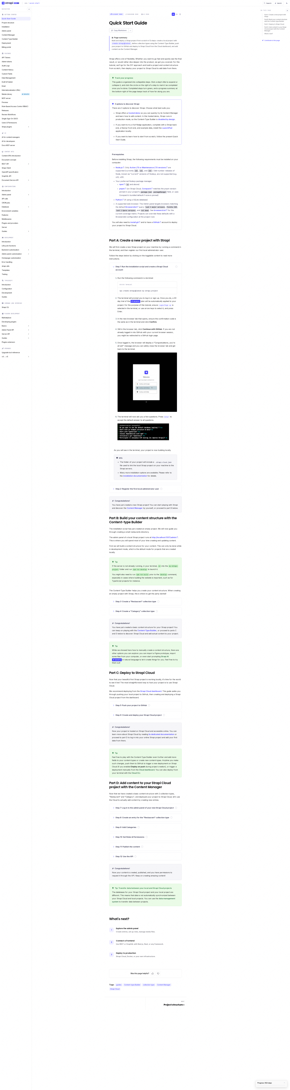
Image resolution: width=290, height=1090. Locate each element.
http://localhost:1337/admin (164, 537)
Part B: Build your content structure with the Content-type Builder (275, 20)
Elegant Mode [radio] (117, 14)
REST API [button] (5, 164)
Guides (4, 231)
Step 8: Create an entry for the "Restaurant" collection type (142, 817)
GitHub (156, 222)
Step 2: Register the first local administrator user (137, 489)
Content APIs (9, 152)
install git (134, 222)
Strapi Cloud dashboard (150, 691)
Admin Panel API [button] (8, 330)
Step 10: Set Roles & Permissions (130, 837)
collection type (148, 985)
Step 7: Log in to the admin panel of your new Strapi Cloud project (145, 808)
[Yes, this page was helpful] (152, 973)
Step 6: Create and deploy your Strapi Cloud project (139, 715)
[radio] (173, 14)
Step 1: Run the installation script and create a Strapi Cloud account (142, 268)
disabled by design (166, 119)
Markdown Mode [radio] (133, 14)
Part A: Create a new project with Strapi (275, 15)
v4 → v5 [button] (5, 357)
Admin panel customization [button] (12, 254)
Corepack (146, 189)
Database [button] (5, 207)
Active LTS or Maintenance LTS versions (148, 167)
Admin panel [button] (6, 195)
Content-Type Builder (147, 630)
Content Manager (135, 508)
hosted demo (134, 113)
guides (118, 985)
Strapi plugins (7, 127)
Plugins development (12, 314)
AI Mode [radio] (146, 14)
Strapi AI (165, 656)
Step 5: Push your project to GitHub (131, 705)
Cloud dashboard (147, 770)
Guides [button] (4, 338)
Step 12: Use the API (124, 856)
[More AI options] (130, 30)
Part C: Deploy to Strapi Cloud (274, 24)
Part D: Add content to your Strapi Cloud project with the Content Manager (275, 29)
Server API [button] (6, 334)
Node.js (119, 167)
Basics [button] (4, 326)
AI (5, 133)
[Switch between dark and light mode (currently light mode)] (287, 3)
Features (8, 53)
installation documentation (135, 476)
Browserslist (131, 207)
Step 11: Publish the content (128, 847)
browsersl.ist (160, 210)
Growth (135, 301)
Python (119, 200)
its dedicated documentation (161, 734)
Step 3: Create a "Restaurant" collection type (136, 601)
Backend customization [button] (10, 250)
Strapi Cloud (115, 989)
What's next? (268, 33)
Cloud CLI (136, 773)
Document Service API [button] (10, 180)
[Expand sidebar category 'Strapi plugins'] (28, 127)
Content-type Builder (132, 985)
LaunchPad (167, 128)
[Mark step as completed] (176, 266)
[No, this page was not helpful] (158, 973)
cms (26, 3)
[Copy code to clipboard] (173, 284)
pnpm (121, 189)
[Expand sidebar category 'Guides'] (28, 231)
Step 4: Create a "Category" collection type (135, 611)
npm (121, 184)
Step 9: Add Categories (126, 827)
